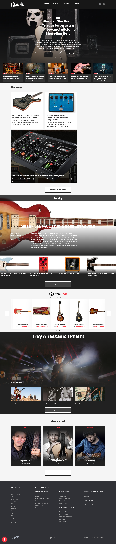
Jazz (58, 428)
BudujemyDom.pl (39, 496)
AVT (101, 537)
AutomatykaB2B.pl (64, 514)
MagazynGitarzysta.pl (65, 498)
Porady (13, 515)
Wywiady (13, 506)
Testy (12, 496)
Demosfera (14, 511)
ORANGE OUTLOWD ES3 (69, 273)
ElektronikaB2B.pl (64, 512)
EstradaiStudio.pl (63, 503)
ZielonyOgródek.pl (40, 505)
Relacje (13, 504)
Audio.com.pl (62, 496)
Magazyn (13, 518)
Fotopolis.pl (86, 496)
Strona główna (15, 492)
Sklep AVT (86, 537)
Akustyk (90, 428)
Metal (26, 428)
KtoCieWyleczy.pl (88, 505)
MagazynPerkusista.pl (65, 501)
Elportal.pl (62, 519)
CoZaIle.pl (37, 501)
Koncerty (13, 501)
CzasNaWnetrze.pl (40, 508)
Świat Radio (62, 521)
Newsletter (14, 523)
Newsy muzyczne (15, 499)
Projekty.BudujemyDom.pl (42, 498)
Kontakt (76, 4)
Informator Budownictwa (41, 503)
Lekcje (13, 513)
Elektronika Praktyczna (65, 517)
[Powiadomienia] (4, 539)
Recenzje (13, 508)
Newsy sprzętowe (16, 494)
